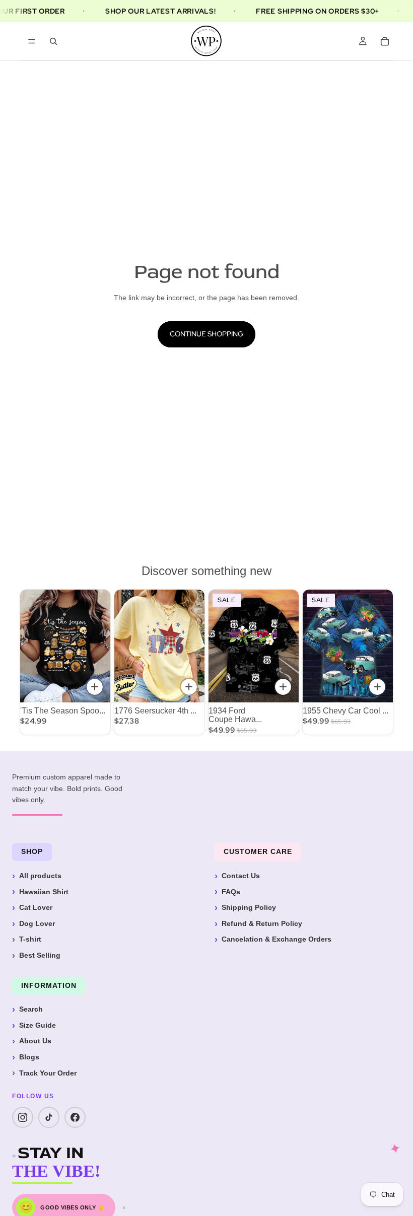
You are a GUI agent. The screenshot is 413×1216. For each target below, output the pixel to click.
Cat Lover (35, 907)
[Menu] (31, 41)
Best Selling (39, 955)
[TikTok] (48, 1117)
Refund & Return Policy (262, 923)
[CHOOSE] (95, 687)
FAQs (231, 892)
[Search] (53, 41)
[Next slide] (193, 646)
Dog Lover (37, 923)
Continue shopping (206, 333)
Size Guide (37, 1025)
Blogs (29, 1057)
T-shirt (30, 939)
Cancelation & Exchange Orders (276, 939)
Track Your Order (48, 1073)
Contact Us (241, 876)
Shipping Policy (249, 907)
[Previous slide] (125, 646)
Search (31, 1009)
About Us (35, 1041)
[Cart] (385, 41)
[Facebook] (75, 1117)
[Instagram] (22, 1117)
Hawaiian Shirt (43, 892)
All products (40, 876)
